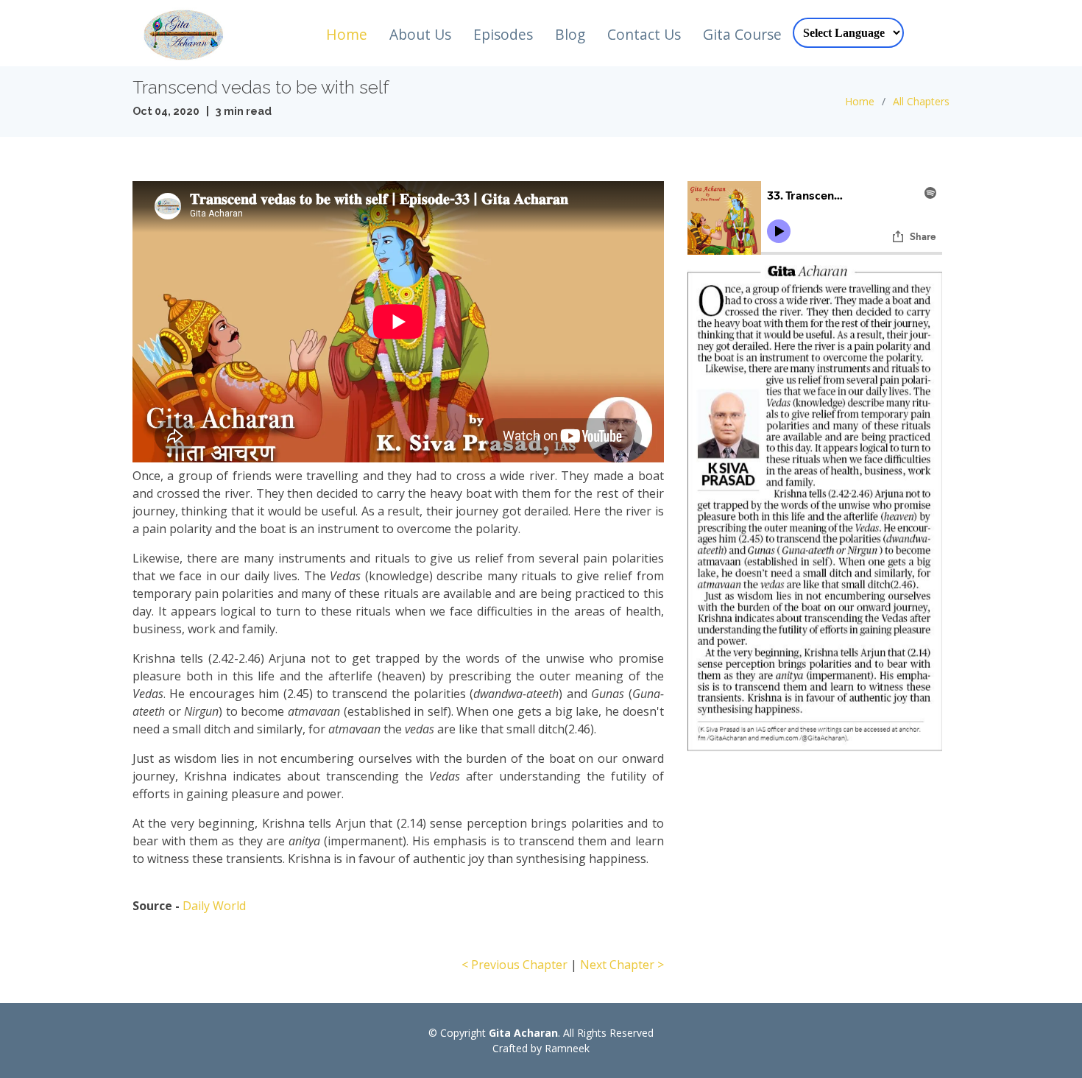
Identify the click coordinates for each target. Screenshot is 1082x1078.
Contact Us (644, 34)
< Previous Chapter (514, 965)
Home (346, 34)
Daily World (214, 906)
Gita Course (742, 34)
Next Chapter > (622, 965)
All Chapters (921, 101)
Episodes (503, 34)
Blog (570, 34)
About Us (420, 34)
